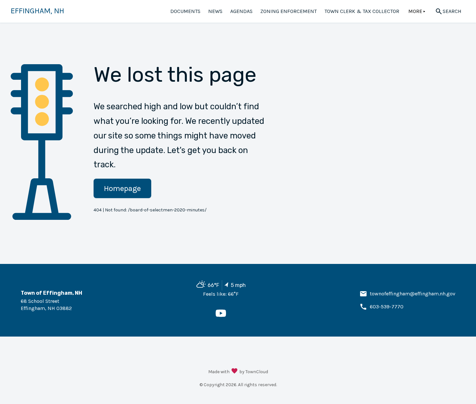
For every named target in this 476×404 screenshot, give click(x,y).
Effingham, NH (37, 10)
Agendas (241, 11)
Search (452, 11)
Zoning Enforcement (288, 11)
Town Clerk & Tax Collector (361, 11)
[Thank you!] (234, 371)
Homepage (122, 188)
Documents (185, 11)
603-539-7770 (386, 306)
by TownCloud (253, 371)
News (215, 11)
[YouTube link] (221, 317)
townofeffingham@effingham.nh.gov (412, 294)
